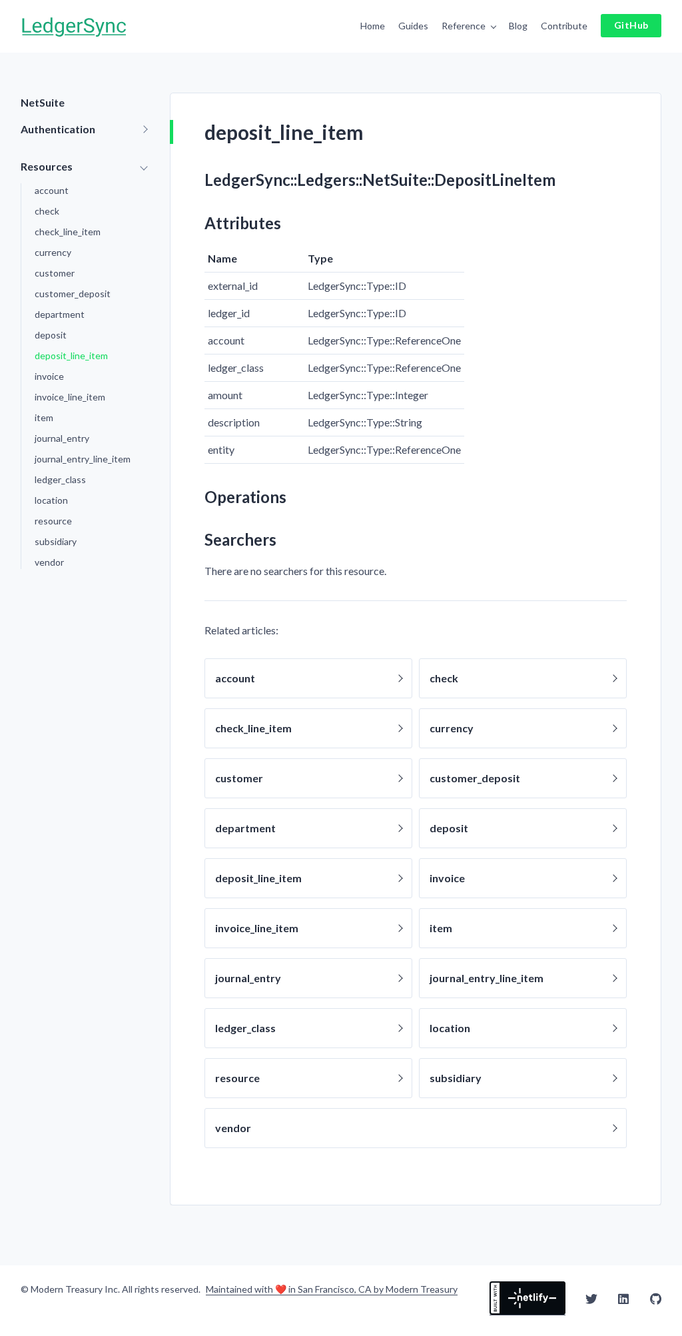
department (60, 314)
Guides (413, 25)
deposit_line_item (71, 355)
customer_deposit (73, 293)
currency (53, 252)
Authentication (58, 129)
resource (53, 520)
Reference (464, 25)
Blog (518, 25)
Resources (47, 166)
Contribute (564, 25)
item (44, 417)
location (51, 500)
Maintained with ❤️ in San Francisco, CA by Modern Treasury (332, 1289)
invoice (49, 376)
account (52, 190)
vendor (49, 562)
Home (372, 25)
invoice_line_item (70, 396)
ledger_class (60, 479)
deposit (51, 334)
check (47, 211)
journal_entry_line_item (83, 458)
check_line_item (68, 231)
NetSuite (43, 102)
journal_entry (62, 438)
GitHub (631, 25)
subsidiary (56, 541)
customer (55, 273)
